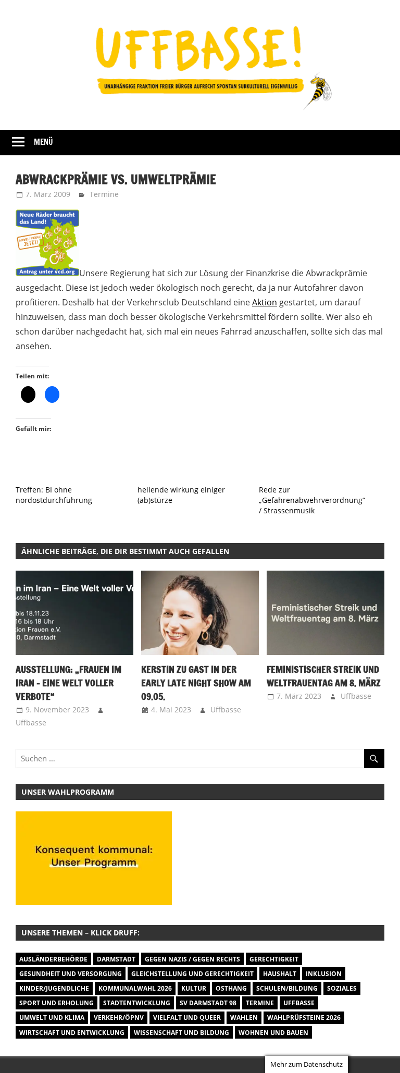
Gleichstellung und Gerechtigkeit (192, 973)
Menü (43, 142)
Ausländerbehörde (53, 959)
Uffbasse (31, 722)
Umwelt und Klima (51, 1017)
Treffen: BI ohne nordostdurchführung (54, 495)
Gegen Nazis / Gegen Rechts (192, 959)
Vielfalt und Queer (187, 1017)
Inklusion (324, 973)
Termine (104, 194)
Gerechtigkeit (273, 959)
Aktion (264, 302)
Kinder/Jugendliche (54, 988)
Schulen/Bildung (287, 988)
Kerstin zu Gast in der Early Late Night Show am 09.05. (196, 683)
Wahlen (244, 1017)
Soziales (342, 988)
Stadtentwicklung (136, 1002)
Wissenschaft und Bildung (181, 1032)
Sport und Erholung (56, 1002)
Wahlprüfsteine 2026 (304, 1017)
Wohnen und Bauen (273, 1032)
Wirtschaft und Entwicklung (71, 1032)
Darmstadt (116, 959)
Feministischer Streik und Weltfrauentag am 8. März (324, 675)
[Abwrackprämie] (47, 273)
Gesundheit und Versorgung (70, 973)
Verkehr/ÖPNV (119, 1017)
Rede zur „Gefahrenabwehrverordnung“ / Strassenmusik (312, 500)
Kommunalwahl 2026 (135, 988)
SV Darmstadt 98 (208, 1002)
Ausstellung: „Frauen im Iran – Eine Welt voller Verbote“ (68, 683)
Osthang (231, 988)
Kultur (193, 988)
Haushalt (279, 973)
